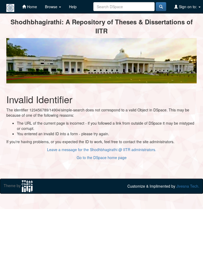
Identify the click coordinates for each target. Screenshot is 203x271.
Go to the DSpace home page (102, 157)
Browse (51, 6)
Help (73, 6)
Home (31, 6)
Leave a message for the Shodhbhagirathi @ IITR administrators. (101, 149)
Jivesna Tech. (187, 186)
